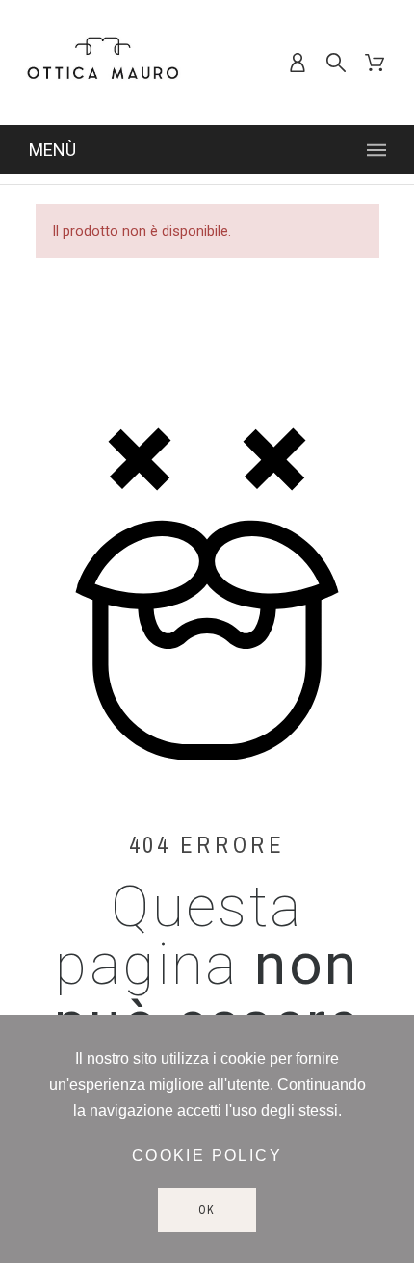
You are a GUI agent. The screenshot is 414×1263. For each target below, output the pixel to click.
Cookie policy (207, 1155)
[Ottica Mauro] (103, 62)
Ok (207, 1210)
